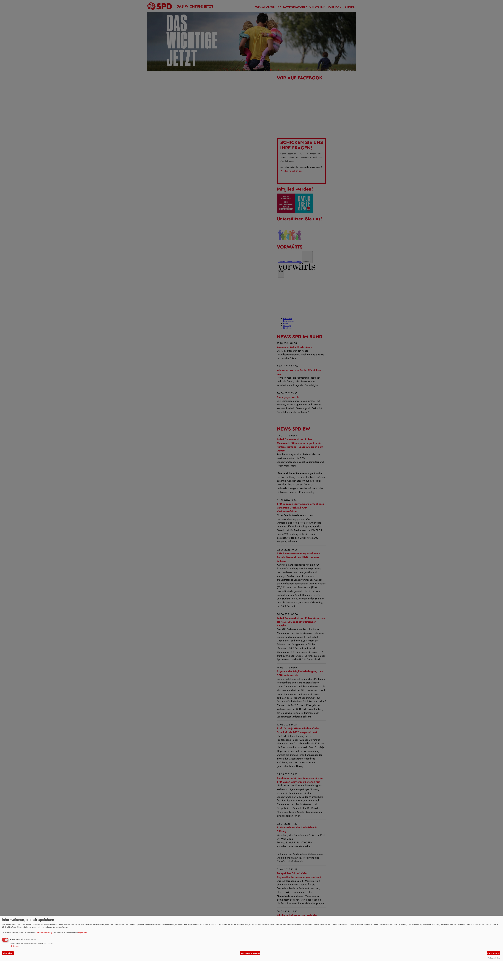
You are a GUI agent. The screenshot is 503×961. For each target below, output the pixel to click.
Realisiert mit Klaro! (494, 958)
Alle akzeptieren (493, 953)
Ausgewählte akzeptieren (250, 953)
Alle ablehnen (8, 953)
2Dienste (14, 946)
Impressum (82, 932)
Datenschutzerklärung (44, 932)
